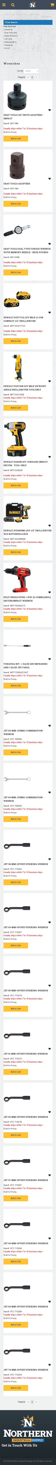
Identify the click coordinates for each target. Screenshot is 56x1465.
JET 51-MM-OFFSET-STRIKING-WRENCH (26, 1053)
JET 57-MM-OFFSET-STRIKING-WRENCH (26, 1180)
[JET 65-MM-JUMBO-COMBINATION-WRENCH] (28, 779)
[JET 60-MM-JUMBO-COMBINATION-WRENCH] (28, 712)
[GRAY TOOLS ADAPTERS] (28, 165)
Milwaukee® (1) (11, 42)
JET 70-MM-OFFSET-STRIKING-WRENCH (26, 1369)
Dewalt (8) (9, 30)
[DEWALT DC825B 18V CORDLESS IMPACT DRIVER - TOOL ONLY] (28, 439)
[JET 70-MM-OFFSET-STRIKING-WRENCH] (28, 1351)
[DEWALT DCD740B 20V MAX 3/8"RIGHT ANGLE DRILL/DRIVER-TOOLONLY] (28, 368)
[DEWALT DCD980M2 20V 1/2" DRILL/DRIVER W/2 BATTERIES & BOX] (28, 512)
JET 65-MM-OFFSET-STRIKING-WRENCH (26, 1306)
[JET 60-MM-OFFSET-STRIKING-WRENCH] (28, 1225)
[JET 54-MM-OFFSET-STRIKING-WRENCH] (28, 1098)
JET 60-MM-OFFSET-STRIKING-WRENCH (26, 1243)
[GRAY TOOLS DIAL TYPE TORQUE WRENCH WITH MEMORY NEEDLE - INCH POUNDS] (28, 230)
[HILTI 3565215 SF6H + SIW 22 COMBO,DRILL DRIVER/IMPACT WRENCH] (28, 579)
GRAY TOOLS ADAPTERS (17, 183)
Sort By (20, 71)
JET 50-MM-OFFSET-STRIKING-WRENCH (26, 990)
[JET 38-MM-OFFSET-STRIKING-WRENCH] (28, 846)
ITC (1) (7, 48)
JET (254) (8, 39)
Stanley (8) (9, 45)
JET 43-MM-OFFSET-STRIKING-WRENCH (26, 927)
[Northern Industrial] (32, 4)
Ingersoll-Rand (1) (11, 36)
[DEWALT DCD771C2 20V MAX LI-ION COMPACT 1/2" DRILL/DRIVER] (28, 299)
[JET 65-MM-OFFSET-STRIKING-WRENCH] (28, 1288)
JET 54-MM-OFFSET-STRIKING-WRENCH (26, 1117)
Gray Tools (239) (11, 33)
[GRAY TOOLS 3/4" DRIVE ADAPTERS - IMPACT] (28, 96)
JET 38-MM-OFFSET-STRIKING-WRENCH (26, 864)
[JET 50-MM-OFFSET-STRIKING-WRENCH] (28, 972)
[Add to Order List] (49, 110)
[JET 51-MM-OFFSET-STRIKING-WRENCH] (28, 1035)
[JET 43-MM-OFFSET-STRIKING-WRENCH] (28, 909)
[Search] (13, 5)
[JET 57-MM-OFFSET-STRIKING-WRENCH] (28, 1162)
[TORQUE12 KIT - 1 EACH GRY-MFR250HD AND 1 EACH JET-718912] (28, 645)
